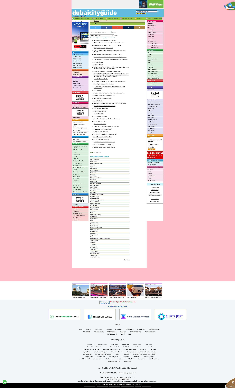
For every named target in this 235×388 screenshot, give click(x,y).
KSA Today (131, 359)
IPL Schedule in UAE (99, 113)
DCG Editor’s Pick (77, 88)
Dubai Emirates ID (77, 150)
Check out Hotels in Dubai (78, 297)
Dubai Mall (77, 105)
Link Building (114, 344)
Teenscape (75, 158)
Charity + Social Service (79, 183)
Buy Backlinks (87, 354)
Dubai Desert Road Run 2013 (101, 139)
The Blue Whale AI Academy (103, 354)
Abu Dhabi (150, 169)
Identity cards (93, 205)
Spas (91, 236)
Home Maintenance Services (80, 191)
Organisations (93, 218)
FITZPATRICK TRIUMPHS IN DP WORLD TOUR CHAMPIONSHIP (110, 103)
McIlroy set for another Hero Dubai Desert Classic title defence (109, 43)
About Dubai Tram (152, 82)
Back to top (127, 259)
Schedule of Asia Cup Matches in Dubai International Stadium (109, 93)
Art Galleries (76, 174)
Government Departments (96, 194)
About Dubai (151, 89)
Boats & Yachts (76, 178)
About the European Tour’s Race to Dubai (104, 95)
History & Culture (94, 198)
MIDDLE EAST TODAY (102, 386)
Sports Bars (93, 242)
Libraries (75, 169)
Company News (77, 58)
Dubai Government (95, 170)
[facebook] (106, 27)
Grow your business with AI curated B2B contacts (141, 351)
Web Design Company (100, 351)
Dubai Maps (151, 115)
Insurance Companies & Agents (79, 125)
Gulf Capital (126, 347)
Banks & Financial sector (96, 163)
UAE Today (143, 349)
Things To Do (93, 246)
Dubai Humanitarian (155, 192)
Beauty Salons (76, 176)
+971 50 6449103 (111, 373)
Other (91, 220)
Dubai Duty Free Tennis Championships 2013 (105, 134)
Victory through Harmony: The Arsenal (103, 48)
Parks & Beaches (94, 224)
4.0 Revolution (154, 190)
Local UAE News (77, 56)
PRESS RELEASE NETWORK (127, 386)
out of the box (98, 359)
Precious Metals (94, 225)
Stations (150, 54)
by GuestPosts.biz (122, 379)
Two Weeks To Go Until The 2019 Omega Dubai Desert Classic (109, 81)
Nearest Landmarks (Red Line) (152, 59)
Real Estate (76, 139)
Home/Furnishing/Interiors (96, 200)
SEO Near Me (138, 347)
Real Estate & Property (96, 227)
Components (151, 39)
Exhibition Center (94, 185)
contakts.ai (148, 347)
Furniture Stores (77, 189)
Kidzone (75, 156)
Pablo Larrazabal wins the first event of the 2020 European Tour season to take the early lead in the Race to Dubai (111, 68)
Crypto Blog (127, 361)
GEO (113, 379)
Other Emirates (94, 222)
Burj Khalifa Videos (152, 45)
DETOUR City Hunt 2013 (100, 124)
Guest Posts (148, 344)
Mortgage (92, 211)
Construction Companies (79, 134)
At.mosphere (151, 36)
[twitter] (95, 27)
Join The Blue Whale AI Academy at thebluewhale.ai (117, 368)
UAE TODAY (138, 384)
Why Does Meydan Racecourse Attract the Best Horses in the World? (111, 59)
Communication (151, 117)
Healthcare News (77, 65)
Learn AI (118, 354)
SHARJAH (128, 384)
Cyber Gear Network (117, 351)
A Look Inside (151, 34)
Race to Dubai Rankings (100, 111)
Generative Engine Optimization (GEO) (144, 354)
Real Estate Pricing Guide (79, 141)
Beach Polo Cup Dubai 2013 (101, 131)
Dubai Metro (93, 172)
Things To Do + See (152, 106)
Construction (93, 168)
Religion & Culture (95, 229)
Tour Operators (151, 126)
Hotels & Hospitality (95, 203)
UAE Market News (94, 253)
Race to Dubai (97, 90)
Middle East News (77, 67)
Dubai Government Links (154, 104)
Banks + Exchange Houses (79, 128)
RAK (124, 384)
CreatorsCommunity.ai (113, 361)
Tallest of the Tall (152, 25)
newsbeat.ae (90, 344)
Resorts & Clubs (94, 231)
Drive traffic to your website (91, 349)
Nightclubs (75, 81)
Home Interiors (76, 117)
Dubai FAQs (76, 152)
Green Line (150, 56)
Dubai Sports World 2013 (100, 121)
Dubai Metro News (152, 69)
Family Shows (93, 187)
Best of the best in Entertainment (153, 297)
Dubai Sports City (98, 100)
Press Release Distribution (94, 347)
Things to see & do (131, 297)
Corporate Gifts (155, 199)
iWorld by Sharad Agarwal (154, 162)
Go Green (153, 349)
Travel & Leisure (94, 251)
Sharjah (149, 178)
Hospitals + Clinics (77, 165)
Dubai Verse (141, 359)
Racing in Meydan (98, 64)
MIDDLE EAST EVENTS (114, 386)
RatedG (126, 354)
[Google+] (117, 27)
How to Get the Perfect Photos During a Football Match (107, 71)
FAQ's (149, 62)
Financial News (77, 61)
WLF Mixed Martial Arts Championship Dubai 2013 (106, 126)
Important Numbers (152, 119)
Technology (93, 244)
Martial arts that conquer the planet (102, 98)
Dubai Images (151, 130)
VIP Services (93, 255)
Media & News (94, 209)
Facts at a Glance (152, 32)
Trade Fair (92, 249)
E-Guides (92, 174)
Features (96, 21)
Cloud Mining (120, 359)
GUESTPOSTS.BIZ (146, 386)
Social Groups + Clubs (78, 85)
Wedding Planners (95, 257)
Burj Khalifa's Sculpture (153, 47)
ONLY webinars (155, 187)
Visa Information (152, 99)
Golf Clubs (93, 192)
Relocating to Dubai (78, 187)
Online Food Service (95, 214)
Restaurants (93, 233)
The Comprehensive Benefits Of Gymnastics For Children (108, 54)
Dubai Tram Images (152, 85)
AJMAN (114, 384)
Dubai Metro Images (153, 71)
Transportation (151, 128)
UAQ (133, 384)
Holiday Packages (152, 124)
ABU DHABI (109, 384)
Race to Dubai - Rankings (100, 116)
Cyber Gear (86, 351)
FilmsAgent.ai (101, 356)
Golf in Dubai (151, 108)
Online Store (93, 216)
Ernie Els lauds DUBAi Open (101, 108)
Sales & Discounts (79, 107)
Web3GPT (136, 356)
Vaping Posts (125, 344)
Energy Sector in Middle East (80, 132)
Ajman (149, 171)
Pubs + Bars (76, 79)
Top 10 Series (93, 248)
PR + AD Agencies (77, 163)
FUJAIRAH (119, 384)
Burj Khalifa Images (152, 43)
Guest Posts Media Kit (112, 347)
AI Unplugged (126, 356)
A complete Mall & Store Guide (98, 297)
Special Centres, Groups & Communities (100, 238)
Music (91, 213)
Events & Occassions (95, 183)
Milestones (150, 30)
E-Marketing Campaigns (79, 215)
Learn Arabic (151, 113)
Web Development (77, 209)
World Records (151, 28)
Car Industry (93, 167)
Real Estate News (77, 63)
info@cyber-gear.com (129, 373)
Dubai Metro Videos (152, 73)
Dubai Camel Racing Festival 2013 (102, 137)
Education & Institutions (96, 178)
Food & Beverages (95, 189)
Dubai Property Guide (130, 349)
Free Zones (93, 190)
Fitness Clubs (76, 154)
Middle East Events (77, 74)
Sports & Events (94, 240)
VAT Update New (78, 54)
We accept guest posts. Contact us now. (123, 302)
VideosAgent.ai (113, 356)
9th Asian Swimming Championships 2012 (104, 147)
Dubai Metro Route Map (153, 78)
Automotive (75, 180)
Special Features (152, 164)
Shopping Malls (94, 235)
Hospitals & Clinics (95, 202)
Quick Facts (150, 52)
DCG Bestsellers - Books (79, 90)
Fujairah (150, 173)
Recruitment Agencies (78, 161)
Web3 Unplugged (85, 359)
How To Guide (151, 122)
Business (92, 165)
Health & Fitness (94, 196)
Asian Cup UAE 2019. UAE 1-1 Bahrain (103, 84)
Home (92, 21)
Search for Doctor (79, 167)
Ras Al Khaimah (152, 176)
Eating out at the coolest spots (116, 297)
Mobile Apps (76, 211)
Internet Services (94, 207)
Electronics (93, 179)
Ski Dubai (150, 111)
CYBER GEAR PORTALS (89, 386)
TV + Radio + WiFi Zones (79, 172)
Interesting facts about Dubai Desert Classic (104, 40)
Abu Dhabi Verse (154, 359)
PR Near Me (109, 359)
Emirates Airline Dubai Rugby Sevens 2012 (104, 142)
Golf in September (98, 62)
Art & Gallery (93, 161)
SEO (108, 379)
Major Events (76, 72)
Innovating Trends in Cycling (101, 79)
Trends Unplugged (148, 356)
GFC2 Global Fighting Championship (103, 129)
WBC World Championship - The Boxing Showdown (107, 119)
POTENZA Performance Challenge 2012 (104, 144)
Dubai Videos (151, 133)
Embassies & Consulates (154, 102)
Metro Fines (150, 67)
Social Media (76, 220)
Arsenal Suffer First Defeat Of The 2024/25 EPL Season (107, 45)
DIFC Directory (76, 130)
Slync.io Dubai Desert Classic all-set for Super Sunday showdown (110, 57)
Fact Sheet (150, 23)
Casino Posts (137, 344)
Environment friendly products (111, 349)
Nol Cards (150, 65)
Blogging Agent (88, 356)
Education (75, 204)
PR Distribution (76, 218)
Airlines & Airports (94, 159)
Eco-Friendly (93, 176)
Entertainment (93, 181)
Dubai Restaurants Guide (155, 195)
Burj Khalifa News (152, 41)
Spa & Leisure (76, 83)
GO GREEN (138, 386)
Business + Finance (78, 122)
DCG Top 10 (76, 185)
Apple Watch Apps (77, 213)
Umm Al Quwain (152, 180)
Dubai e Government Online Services (80, 146)
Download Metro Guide (153, 76)
